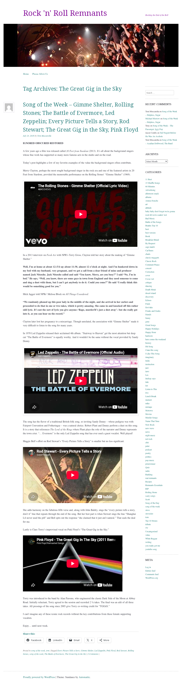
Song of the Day (152, 502)
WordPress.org (151, 577)
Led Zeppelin (99, 650)
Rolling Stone (151, 492)
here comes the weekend (155, 339)
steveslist (149, 513)
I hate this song (151, 350)
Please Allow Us (40, 73)
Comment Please (152, 264)
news (147, 431)
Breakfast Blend (152, 239)
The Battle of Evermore (54, 653)
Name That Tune (152, 421)
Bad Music (150, 218)
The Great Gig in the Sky (75, 653)
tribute (148, 524)
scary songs (150, 495)
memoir (148, 399)
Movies (148, 414)
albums (148, 197)
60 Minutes (150, 186)
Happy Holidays (152, 328)
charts (147, 254)
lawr (147, 371)
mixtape (148, 406)
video (147, 534)
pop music (149, 460)
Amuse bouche (151, 200)
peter (147, 446)
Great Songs (150, 325)
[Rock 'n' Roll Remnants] (91, 45)
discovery (149, 296)
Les (146, 374)
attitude (148, 207)
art (146, 204)
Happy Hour (150, 332)
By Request (150, 243)
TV (146, 527)
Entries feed (150, 570)
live (146, 392)
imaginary (149, 357)
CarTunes (149, 250)
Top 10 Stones (151, 520)
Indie (147, 360)
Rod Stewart (122, 650)
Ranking (148, 474)
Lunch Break (150, 396)
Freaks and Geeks (152, 310)
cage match (150, 246)
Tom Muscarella (44, 135)
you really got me (152, 545)
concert (148, 268)
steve (147, 510)
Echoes (148, 300)
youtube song (151, 549)
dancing (148, 286)
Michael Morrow (152, 118)
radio (147, 470)
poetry (148, 453)
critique (148, 282)
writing (148, 542)
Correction (149, 271)
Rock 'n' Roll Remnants (65, 13)
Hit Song (149, 346)
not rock (148, 438)
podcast (148, 449)
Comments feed (152, 574)
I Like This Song (152, 353)
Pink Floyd (111, 650)
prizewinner (150, 463)
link (147, 382)
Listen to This (151, 389)
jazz (147, 367)
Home (26, 73)
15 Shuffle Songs (152, 182)
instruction (149, 364)
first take (149, 307)
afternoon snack (152, 193)
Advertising (150, 189)
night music (150, 435)
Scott (147, 499)
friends (148, 314)
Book (147, 236)
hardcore (149, 335)
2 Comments (93, 653)
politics (148, 456)
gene (147, 321)
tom (47, 650)
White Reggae (151, 538)
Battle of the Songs (153, 221)
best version (150, 232)
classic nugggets (152, 257)
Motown (149, 410)
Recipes (148, 481)
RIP (147, 488)
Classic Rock (150, 261)
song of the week (38, 650)
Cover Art (149, 278)
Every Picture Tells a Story (68, 650)
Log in (148, 567)
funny (147, 318)
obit (147, 442)
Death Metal (150, 289)
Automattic (84, 677)
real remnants (151, 478)
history (148, 342)
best (147, 229)
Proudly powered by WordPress (39, 677)
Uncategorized (151, 531)
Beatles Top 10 (151, 225)
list (146, 385)
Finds (147, 303)
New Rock (149, 424)
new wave (149, 428)
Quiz (147, 467)
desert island (150, 293)
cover (147, 275)
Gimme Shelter (87, 650)
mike (147, 403)
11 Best (148, 179)
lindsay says (150, 378)
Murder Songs (151, 417)
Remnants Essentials (154, 485)
